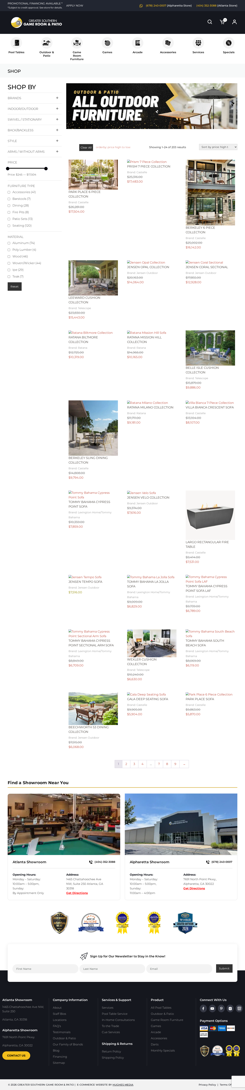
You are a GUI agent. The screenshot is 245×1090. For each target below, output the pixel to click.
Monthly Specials (163, 1050)
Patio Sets (22, 219)
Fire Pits (20, 212)
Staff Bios (59, 1014)
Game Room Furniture (167, 1020)
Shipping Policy (113, 1057)
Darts (154, 1044)
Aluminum (23, 243)
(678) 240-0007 (156, 5)
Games (107, 52)
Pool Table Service (114, 1014)
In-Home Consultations (118, 1020)
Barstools (21, 199)
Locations (59, 1020)
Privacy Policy (207, 1084)
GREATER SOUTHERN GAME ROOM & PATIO (45, 1084)
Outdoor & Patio (46, 54)
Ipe (18, 270)
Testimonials (61, 1032)
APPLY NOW (74, 5)
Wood (20, 256)
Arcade (138, 52)
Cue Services (111, 1032)
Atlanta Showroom (29, 862)
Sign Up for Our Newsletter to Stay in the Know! (127, 956)
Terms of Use (228, 1084)
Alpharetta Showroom (149, 862)
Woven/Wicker (26, 263)
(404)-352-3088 (104, 862)
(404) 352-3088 (206, 5)
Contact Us (16, 1055)
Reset (15, 286)
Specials (228, 52)
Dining (20, 205)
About (57, 1007)
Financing (60, 1056)
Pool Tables (16, 52)
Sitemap (59, 1063)
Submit (224, 968)
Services (198, 52)
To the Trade (110, 1026)
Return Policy (111, 1051)
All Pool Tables (161, 1007)
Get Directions (77, 893)
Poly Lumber (24, 249)
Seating (22, 225)
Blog (56, 1050)
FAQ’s (57, 1026)
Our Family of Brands (68, 1044)
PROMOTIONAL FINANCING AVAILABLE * (35, 5)
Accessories (168, 52)
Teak (18, 276)
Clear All (86, 147)
